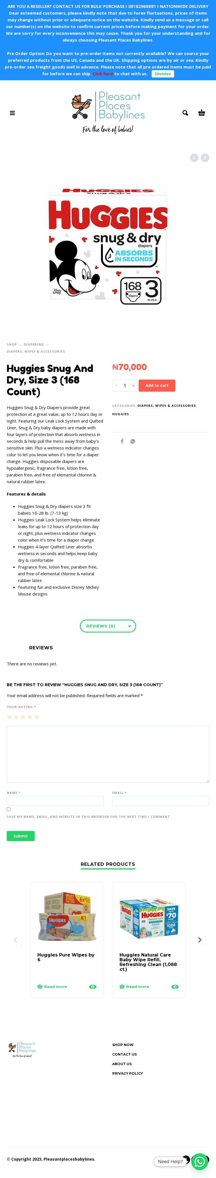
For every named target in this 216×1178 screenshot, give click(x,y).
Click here (102, 73)
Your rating (21, 707)
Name (14, 793)
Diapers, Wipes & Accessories (36, 351)
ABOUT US (122, 1064)
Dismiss (163, 73)
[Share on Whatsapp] (131, 441)
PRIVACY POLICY (127, 1073)
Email (119, 793)
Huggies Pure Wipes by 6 (65, 957)
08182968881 (142, 6)
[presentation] (16, 940)
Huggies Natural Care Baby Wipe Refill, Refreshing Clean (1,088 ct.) (148, 962)
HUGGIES (120, 414)
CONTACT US (124, 1054)
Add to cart (156, 385)
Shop (12, 344)
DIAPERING (34, 344)
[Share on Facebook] (120, 441)
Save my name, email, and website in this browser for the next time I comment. (89, 816)
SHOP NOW (123, 1045)
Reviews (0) (100, 626)
